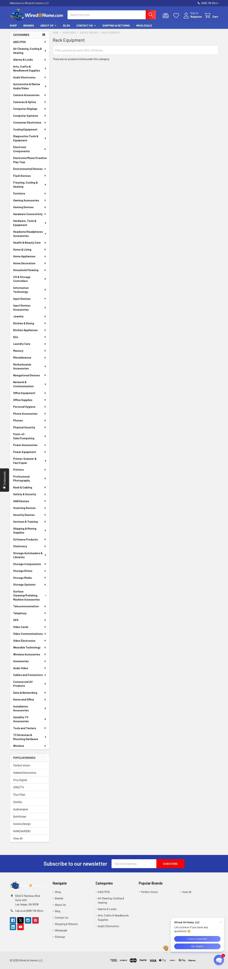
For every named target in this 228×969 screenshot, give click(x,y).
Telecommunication (26, 606)
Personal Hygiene (24, 406)
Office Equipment (24, 393)
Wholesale (144, 25)
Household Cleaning (25, 270)
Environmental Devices (28, 168)
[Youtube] (20, 927)
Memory (18, 350)
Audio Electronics (24, 77)
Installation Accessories (21, 708)
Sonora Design (21, 823)
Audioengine (20, 809)
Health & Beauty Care (27, 242)
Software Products (25, 539)
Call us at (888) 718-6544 (29, 910)
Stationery (20, 546)
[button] (207, 960)
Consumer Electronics (27, 122)
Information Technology (21, 289)
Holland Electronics (24, 772)
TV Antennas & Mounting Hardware (25, 737)
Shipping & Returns (116, 25)
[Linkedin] (13, 927)
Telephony (20, 613)
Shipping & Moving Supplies (24, 530)
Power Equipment (24, 451)
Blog (66, 25)
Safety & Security (24, 494)
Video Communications (28, 633)
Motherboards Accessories (22, 366)
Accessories (21, 661)
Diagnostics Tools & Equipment (25, 138)
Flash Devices (22, 175)
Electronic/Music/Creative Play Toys (30, 160)
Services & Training (25, 521)
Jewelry (18, 316)
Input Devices (21, 298)
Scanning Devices (24, 507)
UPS (16, 620)
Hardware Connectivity (28, 214)
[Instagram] (28, 920)
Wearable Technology (26, 647)
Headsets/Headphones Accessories (28, 233)
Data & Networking (25, 692)
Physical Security (24, 427)
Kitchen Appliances (25, 330)
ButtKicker (19, 816)
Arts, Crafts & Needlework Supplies (26, 68)
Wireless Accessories (26, 654)
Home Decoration (24, 263)
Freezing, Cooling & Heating (25, 184)
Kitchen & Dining (23, 323)
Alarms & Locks (23, 59)
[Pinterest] (35, 920)
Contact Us (84, 25)
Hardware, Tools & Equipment (24, 222)
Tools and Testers (24, 728)
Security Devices (24, 514)
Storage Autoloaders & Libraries (28, 555)
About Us (46, 25)
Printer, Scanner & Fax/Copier (25, 460)
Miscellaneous (22, 357)
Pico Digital (20, 780)
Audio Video (20, 668)
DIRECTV (18, 787)
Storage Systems (24, 584)
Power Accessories (25, 445)
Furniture (19, 193)
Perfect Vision (21, 765)
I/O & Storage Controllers (21, 279)
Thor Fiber (19, 794)
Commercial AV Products (23, 683)
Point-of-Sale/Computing (23, 436)
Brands (28, 25)
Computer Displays (25, 108)
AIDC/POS (19, 41)
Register (196, 16)
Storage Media (22, 577)
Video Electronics (24, 640)
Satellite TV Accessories (21, 719)
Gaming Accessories (26, 200)
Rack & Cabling (22, 487)
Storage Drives (22, 570)
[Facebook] (13, 920)
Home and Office (23, 699)
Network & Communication (23, 384)
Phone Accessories (25, 413)
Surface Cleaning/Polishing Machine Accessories (26, 595)
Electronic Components (21, 149)
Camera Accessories (26, 95)
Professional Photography (21, 478)
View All (17, 838)
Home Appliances (24, 256)
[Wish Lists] (177, 15)
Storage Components (27, 564)
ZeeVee (17, 801)
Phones (18, 420)
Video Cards (20, 626)
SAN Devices (21, 501)
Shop (13, 25)
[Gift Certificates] (166, 15)
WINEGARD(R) (21, 831)
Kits (15, 337)
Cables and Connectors (28, 674)
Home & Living (22, 249)
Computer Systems (25, 115)
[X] (20, 920)
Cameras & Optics (24, 102)
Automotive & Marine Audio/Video (26, 86)
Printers (18, 469)
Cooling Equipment (25, 129)
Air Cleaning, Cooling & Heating (27, 50)
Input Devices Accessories (21, 307)
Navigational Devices (26, 375)
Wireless (18, 745)
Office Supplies (22, 399)
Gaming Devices (23, 207)
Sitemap (60, 936)
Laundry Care (21, 343)
